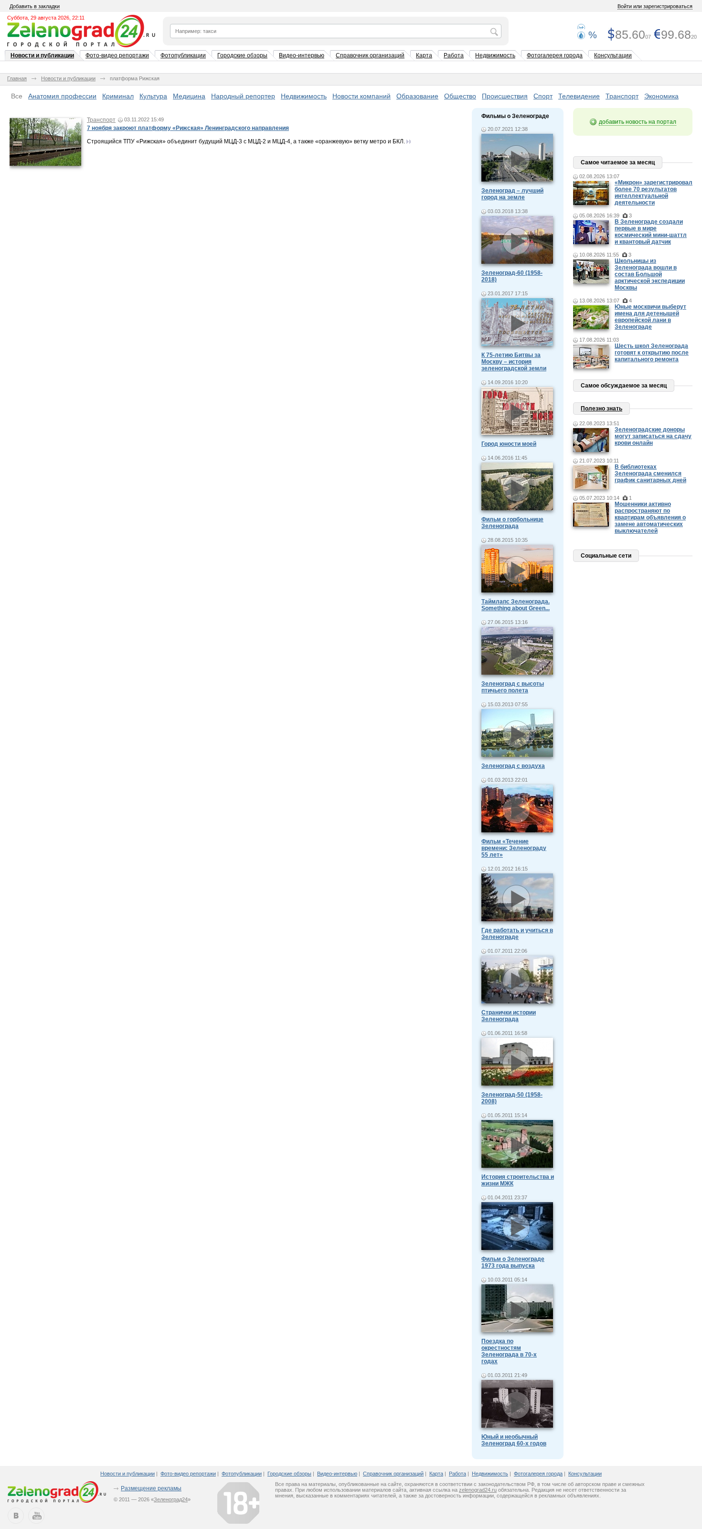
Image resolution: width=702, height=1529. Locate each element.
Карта (424, 55)
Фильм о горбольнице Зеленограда (512, 522)
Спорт (543, 96)
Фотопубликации (183, 55)
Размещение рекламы (151, 1488)
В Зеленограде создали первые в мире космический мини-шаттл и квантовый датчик (651, 231)
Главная (17, 78)
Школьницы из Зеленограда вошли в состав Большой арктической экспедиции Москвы (650, 274)
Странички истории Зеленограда (508, 1016)
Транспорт (622, 96)
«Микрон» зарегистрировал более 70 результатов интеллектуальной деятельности (653, 192)
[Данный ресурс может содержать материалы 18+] (238, 1502)
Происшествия (505, 96)
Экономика (661, 96)
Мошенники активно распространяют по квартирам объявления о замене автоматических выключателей (650, 517)
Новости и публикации (42, 55)
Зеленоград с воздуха (513, 766)
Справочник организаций (370, 55)
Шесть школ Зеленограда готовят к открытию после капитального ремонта (652, 353)
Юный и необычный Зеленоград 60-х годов (513, 1440)
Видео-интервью (301, 55)
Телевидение (579, 96)
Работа (454, 55)
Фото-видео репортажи (117, 55)
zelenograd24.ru (478, 1490)
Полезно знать (601, 408)
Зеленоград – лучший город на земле (512, 194)
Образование (417, 96)
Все (16, 96)
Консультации (613, 55)
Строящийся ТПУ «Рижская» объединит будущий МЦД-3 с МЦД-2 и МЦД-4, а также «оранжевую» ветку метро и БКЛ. (246, 141)
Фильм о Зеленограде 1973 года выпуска (512, 1262)
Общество (460, 96)
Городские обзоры (242, 55)
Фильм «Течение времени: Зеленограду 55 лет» (513, 848)
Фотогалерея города (555, 55)
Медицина (189, 96)
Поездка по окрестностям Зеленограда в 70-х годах (509, 1351)
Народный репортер (243, 96)
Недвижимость (495, 55)
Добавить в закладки (35, 6)
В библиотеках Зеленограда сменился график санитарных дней (650, 473)
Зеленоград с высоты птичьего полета (512, 687)
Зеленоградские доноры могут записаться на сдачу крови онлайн (653, 436)
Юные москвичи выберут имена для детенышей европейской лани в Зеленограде (650, 316)
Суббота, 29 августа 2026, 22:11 (46, 18)
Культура (153, 96)
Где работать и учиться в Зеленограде (517, 933)
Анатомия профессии (62, 96)
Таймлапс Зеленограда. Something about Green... (515, 605)
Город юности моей (508, 444)
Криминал (118, 96)
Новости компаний (361, 96)
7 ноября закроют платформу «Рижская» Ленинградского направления (188, 128)
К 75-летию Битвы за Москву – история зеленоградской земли (513, 362)
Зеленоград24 (171, 1499)
